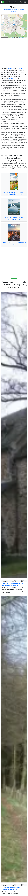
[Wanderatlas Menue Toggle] (25, 2)
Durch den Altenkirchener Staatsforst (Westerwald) (11, 889)
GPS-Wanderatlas (12, 2)
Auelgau (11, 78)
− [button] (2, 18)
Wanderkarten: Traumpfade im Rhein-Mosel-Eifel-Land (14, 193)
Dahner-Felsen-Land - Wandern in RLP (14, 244)
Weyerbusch (22, 68)
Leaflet (13, 37)
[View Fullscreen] (3, 21)
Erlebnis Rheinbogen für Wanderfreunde (14, 218)
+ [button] (2, 16)
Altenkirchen (11, 68)
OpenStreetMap (21, 37)
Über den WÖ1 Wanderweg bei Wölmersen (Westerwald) (12, 585)
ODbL (26, 37)
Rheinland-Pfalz (7, 9)
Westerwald (15, 9)
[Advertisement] (14, 53)
